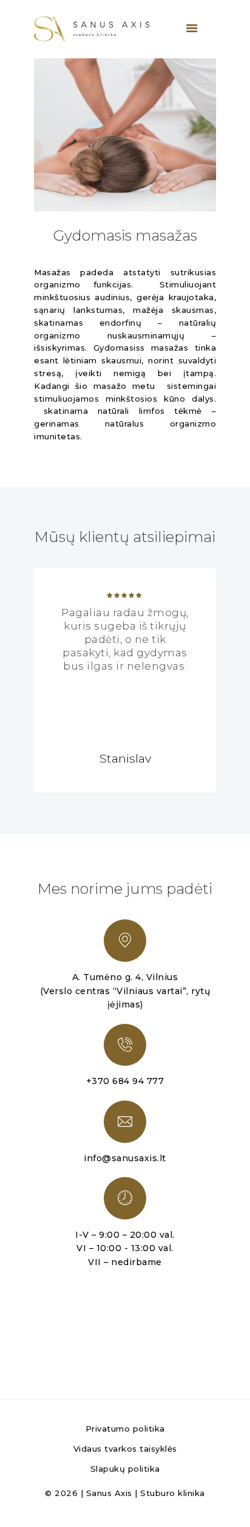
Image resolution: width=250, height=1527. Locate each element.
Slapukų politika (125, 1469)
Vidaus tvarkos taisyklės (125, 1448)
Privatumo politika (125, 1428)
